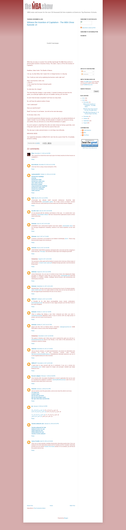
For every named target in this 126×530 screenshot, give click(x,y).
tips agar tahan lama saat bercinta (40, 398)
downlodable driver (68, 225)
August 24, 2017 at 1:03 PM (44, 271)
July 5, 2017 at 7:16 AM (43, 236)
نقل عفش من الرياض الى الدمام (38, 411)
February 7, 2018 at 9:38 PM (48, 376)
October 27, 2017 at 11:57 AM (44, 324)
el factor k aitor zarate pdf (45, 262)
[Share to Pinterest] (50, 143)
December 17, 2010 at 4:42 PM (42, 153)
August (85, 123)
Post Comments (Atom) (39, 508)
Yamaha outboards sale (37, 423)
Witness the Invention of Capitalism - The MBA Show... (89, 105)
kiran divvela (34, 164)
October (85, 118)
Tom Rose (86, 135)
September (86, 120)
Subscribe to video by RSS (88, 27)
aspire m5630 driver (36, 290)
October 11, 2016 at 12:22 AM (48, 174)
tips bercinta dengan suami (38, 397)
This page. (42, 251)
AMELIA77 (34, 299)
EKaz (32, 153)
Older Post (72, 505)
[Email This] (43, 143)
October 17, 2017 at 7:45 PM (44, 311)
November (86, 116)
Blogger (66, 518)
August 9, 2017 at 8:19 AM (44, 259)
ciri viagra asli (35, 392)
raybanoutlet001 (35, 174)
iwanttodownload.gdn (36, 315)
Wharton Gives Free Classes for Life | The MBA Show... (90, 109)
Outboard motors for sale (38, 429)
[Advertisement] (51, 491)
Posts (84, 71)
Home (51, 505)
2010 (83, 100)
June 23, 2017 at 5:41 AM (43, 223)
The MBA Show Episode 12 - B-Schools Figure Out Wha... (91, 113)
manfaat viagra (35, 394)
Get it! (66, 238)
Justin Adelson (87, 130)
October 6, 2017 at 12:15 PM (45, 299)
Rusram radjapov (36, 376)
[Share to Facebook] (49, 143)
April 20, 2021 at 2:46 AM (46, 441)
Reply (32, 159)
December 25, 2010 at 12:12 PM (47, 164)
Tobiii (32, 198)
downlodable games (47, 201)
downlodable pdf (65, 275)
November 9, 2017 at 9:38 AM (45, 336)
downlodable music (36, 367)
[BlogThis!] (45, 143)
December (86, 102)
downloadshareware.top (37, 339)
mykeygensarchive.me (65, 327)
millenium (34, 271)
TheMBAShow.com (88, 84)
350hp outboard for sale (37, 432)
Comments (85, 74)
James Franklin (35, 441)
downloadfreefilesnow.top (59, 379)
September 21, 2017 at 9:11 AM (45, 286)
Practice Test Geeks (50, 446)
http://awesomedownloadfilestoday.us (40, 354)
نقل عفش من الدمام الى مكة (38, 410)
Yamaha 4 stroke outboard (38, 433)
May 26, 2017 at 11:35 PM (41, 198)
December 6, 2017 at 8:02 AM (45, 363)
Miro (85, 132)
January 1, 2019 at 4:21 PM (44, 388)
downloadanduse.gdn (36, 302)
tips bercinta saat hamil (37, 395)
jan (32, 406)
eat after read (35, 210)
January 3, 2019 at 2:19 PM (40, 406)
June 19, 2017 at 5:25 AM (45, 210)
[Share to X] (47, 143)
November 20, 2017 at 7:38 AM (45, 348)
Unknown (33, 223)
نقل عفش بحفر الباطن (36, 416)
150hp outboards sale (37, 430)
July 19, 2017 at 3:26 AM (43, 247)
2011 (83, 98)
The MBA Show (88, 81)
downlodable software (42, 214)
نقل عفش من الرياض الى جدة (38, 414)
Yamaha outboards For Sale (38, 427)
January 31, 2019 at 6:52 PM (51, 423)
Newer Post (30, 505)
